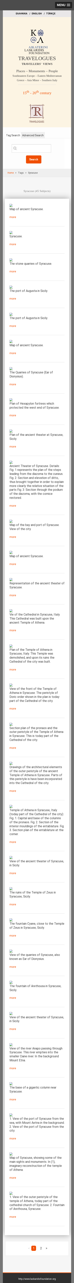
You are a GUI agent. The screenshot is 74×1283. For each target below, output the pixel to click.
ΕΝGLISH (37, 13)
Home (11, 173)
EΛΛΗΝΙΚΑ (21, 13)
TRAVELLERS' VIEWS (37, 63)
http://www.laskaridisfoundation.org (37, 1279)
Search (33, 159)
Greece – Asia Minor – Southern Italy (37, 80)
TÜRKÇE (50, 13)
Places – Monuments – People (37, 71)
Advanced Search (33, 135)
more (12, 217)
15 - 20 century (37, 93)
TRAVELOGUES (37, 58)
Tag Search (13, 135)
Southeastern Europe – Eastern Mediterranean (37, 75)
